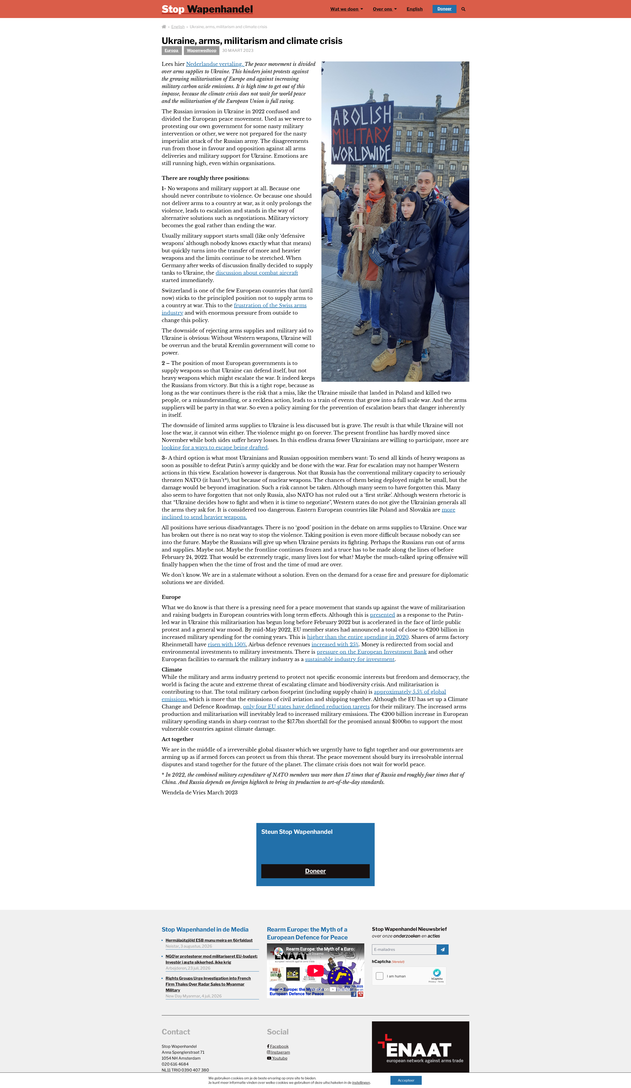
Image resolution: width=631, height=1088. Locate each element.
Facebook (279, 1046)
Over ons (383, 9)
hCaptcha (388, 961)
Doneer (445, 8)
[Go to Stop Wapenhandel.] (164, 26)
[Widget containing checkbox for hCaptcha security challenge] (409, 976)
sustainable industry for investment (350, 659)
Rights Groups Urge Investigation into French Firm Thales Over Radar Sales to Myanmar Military (208, 984)
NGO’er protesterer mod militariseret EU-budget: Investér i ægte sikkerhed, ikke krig (212, 959)
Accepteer (406, 1080)
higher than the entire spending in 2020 (358, 637)
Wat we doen (344, 9)
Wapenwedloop (201, 50)
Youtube (279, 1058)
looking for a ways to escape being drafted (215, 448)
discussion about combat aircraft (257, 273)
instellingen (361, 1082)
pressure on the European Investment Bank (372, 652)
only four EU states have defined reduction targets (306, 707)
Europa (172, 50)
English (415, 9)
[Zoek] (463, 9)
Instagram (280, 1052)
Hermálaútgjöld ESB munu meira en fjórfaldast (209, 940)
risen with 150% (227, 645)
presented (382, 615)
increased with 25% (335, 645)
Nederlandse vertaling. (215, 64)
